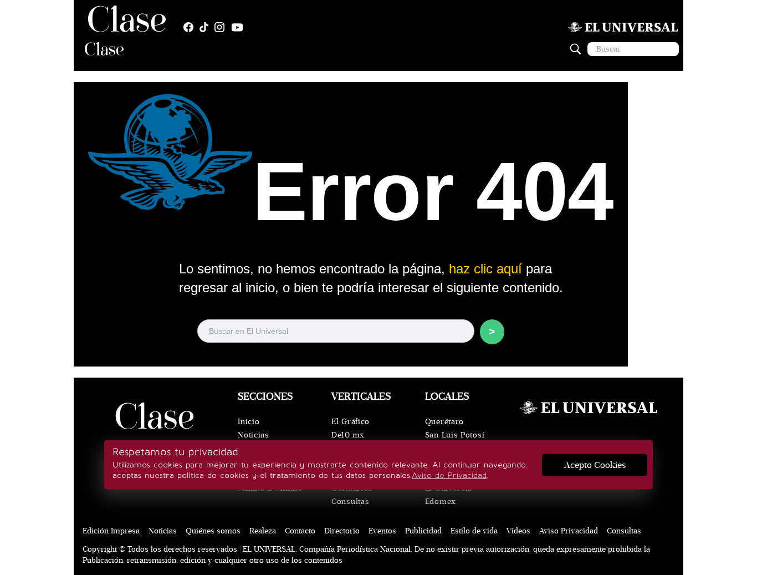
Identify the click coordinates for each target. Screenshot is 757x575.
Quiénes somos (213, 531)
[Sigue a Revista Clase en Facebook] (191, 27)
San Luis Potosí (455, 435)
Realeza (262, 531)
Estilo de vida (474, 531)
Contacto (300, 531)
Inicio (248, 421)
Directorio (342, 531)
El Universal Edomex (448, 495)
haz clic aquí (485, 268)
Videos (518, 531)
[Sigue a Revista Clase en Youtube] (240, 27)
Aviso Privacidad (568, 531)
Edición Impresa (111, 531)
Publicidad (423, 531)
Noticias (253, 435)
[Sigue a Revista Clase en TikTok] (206, 27)
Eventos (382, 531)
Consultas (350, 501)
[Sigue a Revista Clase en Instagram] (222, 27)
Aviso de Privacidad (449, 475)
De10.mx (348, 435)
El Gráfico (350, 421)
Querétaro (444, 421)
